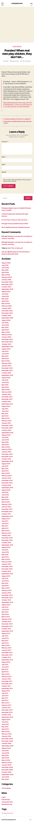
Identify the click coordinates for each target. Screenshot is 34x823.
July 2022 (5, 380)
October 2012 (6, 657)
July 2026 (5, 265)
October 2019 (6, 459)
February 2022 (7, 392)
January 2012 (6, 679)
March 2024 (6, 332)
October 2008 (6, 772)
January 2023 (6, 366)
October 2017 (6, 514)
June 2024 (5, 325)
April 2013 (5, 643)
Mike (3, 236)
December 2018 (7, 480)
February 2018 (7, 504)
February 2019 (7, 475)
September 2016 (7, 545)
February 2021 (6, 421)
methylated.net (17, 3)
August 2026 (6, 263)
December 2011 (7, 681)
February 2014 (7, 619)
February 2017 (6, 533)
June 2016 (5, 552)
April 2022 (5, 387)
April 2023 (5, 358)
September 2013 (7, 631)
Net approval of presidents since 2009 (15, 223)
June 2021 (5, 411)
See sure (5, 252)
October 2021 (6, 401)
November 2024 (7, 313)
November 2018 (7, 483)
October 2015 (6, 571)
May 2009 (5, 755)
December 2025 (7, 282)
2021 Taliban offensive (7, 813)
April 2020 (5, 444)
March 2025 (6, 303)
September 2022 (7, 375)
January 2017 (6, 535)
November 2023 (7, 342)
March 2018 (6, 502)
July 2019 (5, 466)
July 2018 (5, 492)
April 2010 (5, 729)
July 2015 (5, 578)
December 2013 (7, 624)
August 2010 (6, 719)
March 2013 (6, 645)
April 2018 (5, 499)
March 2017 (6, 530)
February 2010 (7, 734)
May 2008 (5, 779)
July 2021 (5, 409)
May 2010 (5, 727)
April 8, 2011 (15, 61)
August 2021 (6, 406)
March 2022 (6, 389)
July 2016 (5, 550)
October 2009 (6, 743)
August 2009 (6, 748)
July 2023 (5, 351)
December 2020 (7, 425)
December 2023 (7, 339)
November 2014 (7, 597)
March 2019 (6, 473)
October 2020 (6, 430)
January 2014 (6, 621)
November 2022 (7, 370)
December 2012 (7, 652)
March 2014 (6, 617)
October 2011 (6, 686)
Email (4, 164)
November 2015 (7, 569)
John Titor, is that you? (15, 248)
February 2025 (7, 306)
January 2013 (6, 650)
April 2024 (5, 330)
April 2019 (5, 471)
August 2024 (6, 320)
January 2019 (6, 478)
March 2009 (6, 760)
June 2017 (5, 523)
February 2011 (6, 705)
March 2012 (6, 674)
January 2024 (6, 337)
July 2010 (5, 722)
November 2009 (7, 741)
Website (4, 172)
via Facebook (17, 46)
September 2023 (7, 346)
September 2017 (7, 516)
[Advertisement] (17, 24)
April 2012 (5, 672)
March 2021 (6, 418)
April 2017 (5, 528)
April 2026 (5, 272)
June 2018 (5, 495)
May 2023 (5, 356)
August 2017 (6, 519)
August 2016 (6, 547)
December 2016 (7, 538)
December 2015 (7, 566)
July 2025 (5, 294)
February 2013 (7, 648)
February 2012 (6, 676)
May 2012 (5, 669)
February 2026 (7, 277)
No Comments (27, 61)
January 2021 (6, 423)
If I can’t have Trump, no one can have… (15, 220)
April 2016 (5, 557)
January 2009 (6, 765)
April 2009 (5, 758)
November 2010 (7, 712)
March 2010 (6, 731)
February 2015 (7, 590)
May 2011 (5, 698)
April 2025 (5, 301)
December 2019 (7, 454)
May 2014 (5, 612)
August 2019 (6, 464)
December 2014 (7, 595)
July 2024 (5, 322)
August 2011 (6, 691)
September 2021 (7, 404)
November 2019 (7, 456)
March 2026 (6, 275)
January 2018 (6, 507)
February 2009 (7, 762)
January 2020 (6, 452)
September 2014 (7, 602)
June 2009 (5, 753)
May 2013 (5, 640)
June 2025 (5, 296)
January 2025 (6, 308)
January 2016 (6, 564)
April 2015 (5, 585)
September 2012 (7, 660)
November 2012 (7, 655)
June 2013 (5, 638)
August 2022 (6, 377)
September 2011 (7, 688)
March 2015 (6, 588)
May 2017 (5, 526)
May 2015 (5, 583)
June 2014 (5, 609)
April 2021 (5, 416)
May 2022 (5, 385)
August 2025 (6, 291)
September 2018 (7, 487)
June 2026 (5, 267)
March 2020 (6, 447)
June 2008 (5, 777)
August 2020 (6, 435)
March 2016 (6, 559)
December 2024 (7, 311)
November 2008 (7, 770)
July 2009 (5, 750)
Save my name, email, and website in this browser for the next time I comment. (17, 180)
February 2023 (7, 363)
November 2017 (7, 511)
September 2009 (7, 746)
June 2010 (5, 724)
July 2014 (5, 607)
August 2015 (6, 576)
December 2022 (7, 368)
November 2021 (7, 399)
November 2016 (7, 540)
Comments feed (7, 802)
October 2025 (6, 287)
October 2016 (6, 542)
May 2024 (5, 327)
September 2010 (7, 717)
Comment (5, 141)
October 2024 (6, 315)
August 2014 (6, 605)
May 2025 (5, 299)
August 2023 (6, 349)
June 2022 (5, 382)
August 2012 (6, 662)
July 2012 (5, 664)
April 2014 (5, 614)
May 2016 (5, 554)
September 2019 (7, 461)
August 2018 (6, 490)
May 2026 (5, 270)
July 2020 (5, 437)
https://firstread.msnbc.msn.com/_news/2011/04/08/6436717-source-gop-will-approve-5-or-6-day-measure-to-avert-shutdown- (17, 105)
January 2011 (6, 707)
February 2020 (7, 449)
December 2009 (7, 738)
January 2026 (6, 279)
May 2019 (5, 468)
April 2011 (5, 700)
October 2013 (6, 629)
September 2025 (7, 289)
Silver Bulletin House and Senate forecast (16, 227)
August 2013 (6, 633)
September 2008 (7, 774)
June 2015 (5, 581)
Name (4, 157)
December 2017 (7, 509)
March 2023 (6, 361)
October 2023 (6, 344)
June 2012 (5, 667)
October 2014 (6, 600)
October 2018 (6, 485)
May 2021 (5, 413)
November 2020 (7, 428)
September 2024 (7, 318)
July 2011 (5, 693)
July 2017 (5, 521)
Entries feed (6, 799)
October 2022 (6, 373)
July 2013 (5, 636)
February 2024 (7, 334)
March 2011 (5, 703)
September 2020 (7, 432)
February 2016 (7, 562)
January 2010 (6, 736)
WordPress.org (7, 804)
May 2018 (5, 497)
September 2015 (7, 574)
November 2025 (7, 284)
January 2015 (6, 593)
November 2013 (7, 626)
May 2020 (5, 442)
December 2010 (7, 710)
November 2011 (7, 683)
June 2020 (5, 440)
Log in (4, 797)
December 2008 (7, 767)
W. (8, 61)
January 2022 (6, 394)
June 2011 (5, 695)
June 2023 (5, 354)
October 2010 (6, 715)
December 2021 (7, 397)
